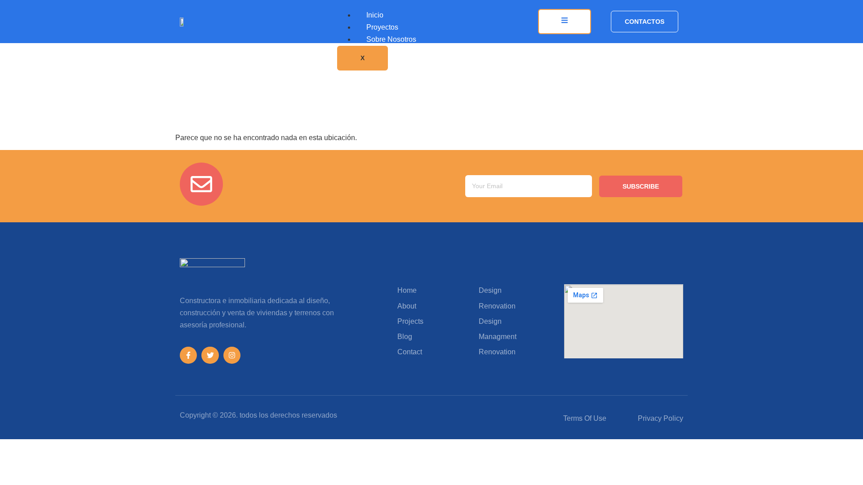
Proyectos (382, 27)
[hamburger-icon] (564, 21)
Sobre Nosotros (391, 39)
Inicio (374, 15)
